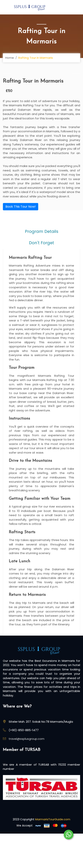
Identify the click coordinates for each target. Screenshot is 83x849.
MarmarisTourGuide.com (52, 819)
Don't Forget (41, 243)
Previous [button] (7, 73)
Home (9, 58)
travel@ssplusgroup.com (26, 739)
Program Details (41, 231)
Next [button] (76, 73)
